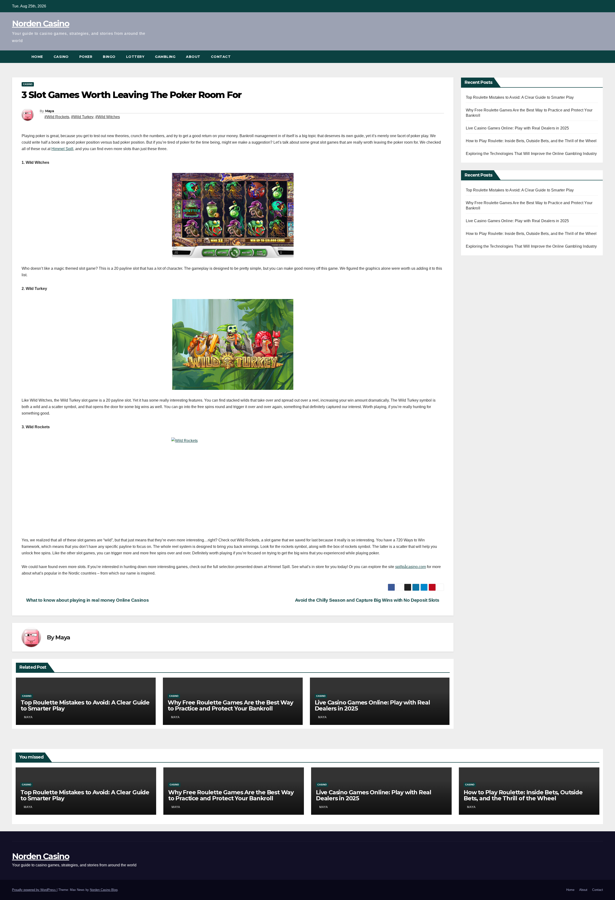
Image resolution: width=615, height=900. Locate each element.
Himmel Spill (62, 149)
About (193, 57)
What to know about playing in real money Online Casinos (87, 600)
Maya (49, 111)
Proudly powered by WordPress (34, 890)
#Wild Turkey (82, 117)
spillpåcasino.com (410, 567)
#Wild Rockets (56, 117)
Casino (61, 57)
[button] (599, 57)
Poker (85, 57)
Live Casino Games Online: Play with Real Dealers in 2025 (372, 705)
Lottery (135, 57)
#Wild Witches (107, 117)
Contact (221, 57)
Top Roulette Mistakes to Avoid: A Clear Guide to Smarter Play (85, 705)
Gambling (165, 57)
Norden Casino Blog (103, 890)
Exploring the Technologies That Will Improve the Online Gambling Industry (531, 154)
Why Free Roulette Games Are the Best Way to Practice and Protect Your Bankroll (230, 705)
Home (37, 57)
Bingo (109, 57)
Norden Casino (40, 23)
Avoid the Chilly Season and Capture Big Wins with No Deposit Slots (367, 600)
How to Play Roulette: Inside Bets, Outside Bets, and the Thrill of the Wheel (531, 141)
